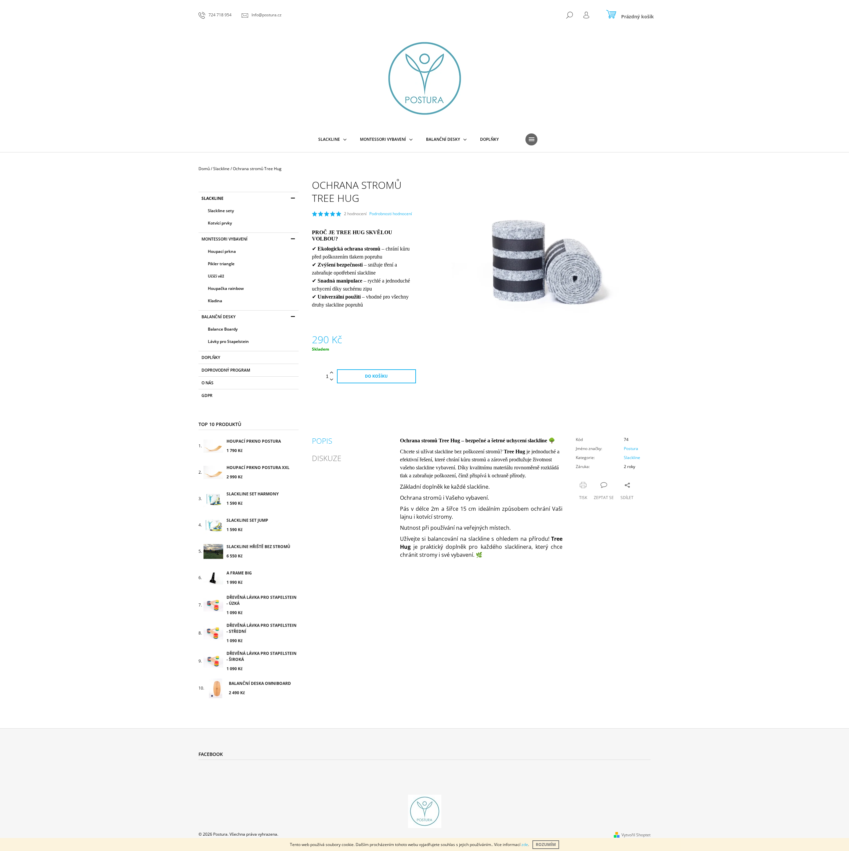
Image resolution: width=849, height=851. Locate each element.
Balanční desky (218, 317)
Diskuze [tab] (326, 458)
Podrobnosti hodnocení (390, 214)
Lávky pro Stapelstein (228, 341)
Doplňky (210, 357)
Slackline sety (221, 211)
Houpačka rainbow (226, 288)
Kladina (215, 301)
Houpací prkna (222, 251)
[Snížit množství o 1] (331, 379)
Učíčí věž (216, 276)
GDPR (207, 395)
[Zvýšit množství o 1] (331, 372)
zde (524, 844)
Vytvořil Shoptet (636, 835)
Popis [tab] (322, 441)
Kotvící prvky (220, 223)
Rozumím (546, 844)
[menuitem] (332, 139)
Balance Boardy (223, 329)
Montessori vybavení (224, 239)
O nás (207, 383)
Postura (631, 448)
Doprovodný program (225, 370)
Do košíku (376, 376)
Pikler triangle (221, 264)
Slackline (212, 198)
